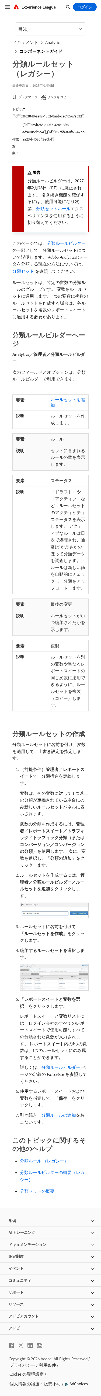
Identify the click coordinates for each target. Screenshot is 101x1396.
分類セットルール (53, 208)
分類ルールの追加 (58, 1115)
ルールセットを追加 (68, 402)
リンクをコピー (58, 97)
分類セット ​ (23, 271)
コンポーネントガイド (40, 51)
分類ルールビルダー (66, 243)
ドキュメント (25, 42)
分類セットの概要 (37, 1191)
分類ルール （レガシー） (44, 1161)
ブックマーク (28, 97)
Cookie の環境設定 (26, 1374)
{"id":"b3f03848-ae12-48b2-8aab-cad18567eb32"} (48, 116)
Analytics (53, 42)
